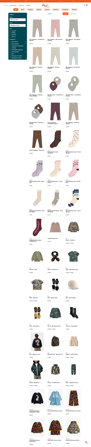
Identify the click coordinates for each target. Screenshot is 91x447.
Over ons (21, 5)
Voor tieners (13, 5)
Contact (28, 5)
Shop (6, 5)
